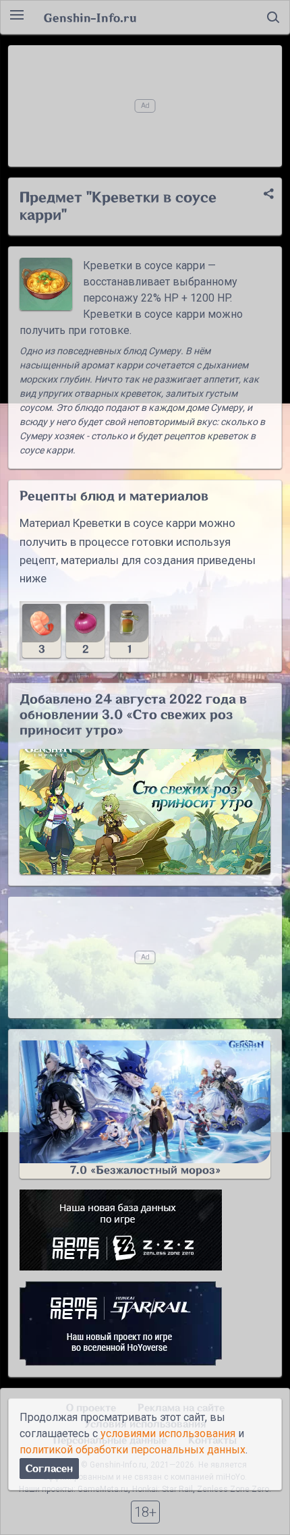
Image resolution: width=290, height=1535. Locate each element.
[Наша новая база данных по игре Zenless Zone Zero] (145, 1230)
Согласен (49, 1468)
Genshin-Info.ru (90, 17)
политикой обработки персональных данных (132, 1449)
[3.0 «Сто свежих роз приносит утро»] (145, 811)
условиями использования (167, 1433)
